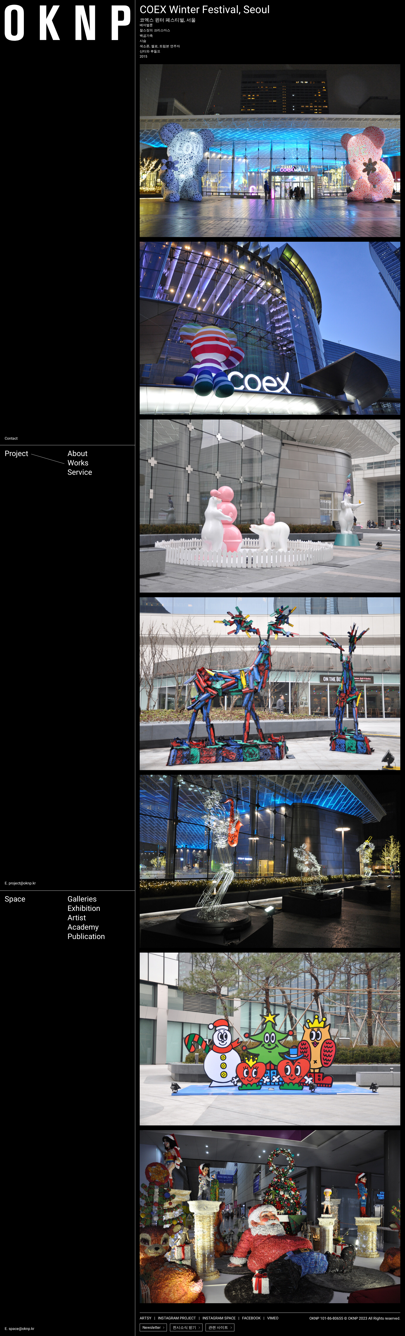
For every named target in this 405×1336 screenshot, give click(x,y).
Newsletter (151, 1327)
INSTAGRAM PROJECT (177, 1318)
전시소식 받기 (184, 1327)
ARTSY (145, 1318)
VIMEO (272, 1318)
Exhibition (84, 909)
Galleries (82, 900)
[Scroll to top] (396, 1315)
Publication (86, 937)
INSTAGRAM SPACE (219, 1318)
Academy (83, 928)
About (77, 454)
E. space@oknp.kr (19, 1329)
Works (78, 463)
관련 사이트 (218, 1327)
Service (80, 473)
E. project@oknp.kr (20, 883)
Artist (77, 918)
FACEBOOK (251, 1318)
